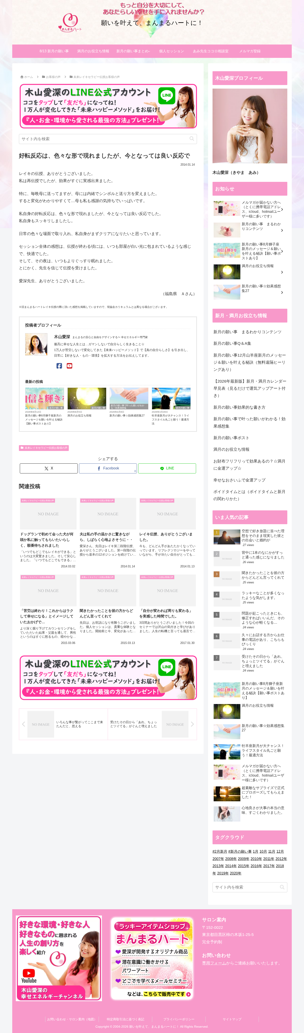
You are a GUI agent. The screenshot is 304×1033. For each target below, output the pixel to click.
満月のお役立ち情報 (79, 415)
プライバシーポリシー (179, 1019)
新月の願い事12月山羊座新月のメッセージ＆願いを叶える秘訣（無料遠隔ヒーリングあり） (249, 362)
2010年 (256, 859)
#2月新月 (220, 851)
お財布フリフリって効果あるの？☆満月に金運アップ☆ (249, 465)
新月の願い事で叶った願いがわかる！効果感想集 (127, 406)
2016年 (256, 866)
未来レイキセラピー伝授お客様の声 (46, 447)
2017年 (269, 866)
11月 (271, 851)
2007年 (218, 859)
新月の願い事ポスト (231, 438)
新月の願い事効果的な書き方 (239, 407)
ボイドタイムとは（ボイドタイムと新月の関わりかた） (249, 495)
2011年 (268, 859)
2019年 (223, 873)
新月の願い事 (56, 408)
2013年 (218, 866)
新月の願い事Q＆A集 (232, 343)
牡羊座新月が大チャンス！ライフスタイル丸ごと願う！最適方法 (170, 419)
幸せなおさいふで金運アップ (239, 480)
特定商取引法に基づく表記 (125, 1019)
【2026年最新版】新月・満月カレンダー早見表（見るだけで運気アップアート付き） (249, 388)
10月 (263, 851)
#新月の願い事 (240, 851)
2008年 (231, 859)
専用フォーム (214, 963)
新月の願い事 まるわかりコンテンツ (247, 332)
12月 (280, 851)
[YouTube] (69, 366)
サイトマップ (232, 1019)
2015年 (243, 866)
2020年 (235, 873)
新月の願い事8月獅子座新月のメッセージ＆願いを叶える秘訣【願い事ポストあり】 (44, 419)
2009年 (243, 859)
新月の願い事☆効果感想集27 (127, 415)
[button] (191, 138)
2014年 (231, 866)
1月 (255, 851)
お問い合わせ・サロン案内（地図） (72, 1019)
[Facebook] (59, 366)
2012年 (281, 859)
